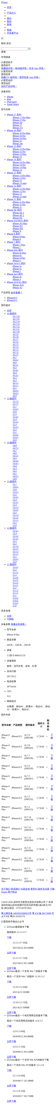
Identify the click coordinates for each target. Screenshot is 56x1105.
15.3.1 (15, 422)
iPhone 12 (17, 194)
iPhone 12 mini (19, 196)
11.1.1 (15, 593)
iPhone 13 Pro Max (21, 175)
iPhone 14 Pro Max (21, 162)
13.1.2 (15, 517)
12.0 (15, 561)
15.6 (15, 411)
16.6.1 (15, 360)
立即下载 (11, 953)
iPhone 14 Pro (19, 165)
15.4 (15, 419)
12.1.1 (15, 554)
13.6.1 (15, 487)
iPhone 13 (17, 181)
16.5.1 (15, 365)
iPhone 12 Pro (19, 191)
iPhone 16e (18, 143)
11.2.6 (15, 577)
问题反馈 (25, 889)
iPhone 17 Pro (19, 120)
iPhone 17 (17, 125)
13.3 (15, 505)
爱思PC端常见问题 (39, 889)
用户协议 (12, 892)
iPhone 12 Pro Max (21, 189)
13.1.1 (15, 520)
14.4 (15, 466)
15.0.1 (15, 437)
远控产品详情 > (9, 86)
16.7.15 (16, 319)
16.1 (15, 388)
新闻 (9, 24)
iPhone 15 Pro (19, 151)
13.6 (15, 489)
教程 (9, 21)
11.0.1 (15, 603)
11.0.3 (15, 598)
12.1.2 (15, 551)
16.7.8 (15, 337)
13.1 (15, 523)
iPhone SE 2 (18, 215)
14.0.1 (15, 476)
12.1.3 (15, 549)
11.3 (15, 575)
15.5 (15, 414)
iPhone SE (17, 218)
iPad (9, 99)
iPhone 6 (17, 260)
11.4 (15, 570)
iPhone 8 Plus (19, 237)
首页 (9, 7)
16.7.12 (16, 326)
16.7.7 (15, 339)
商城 (9, 30)
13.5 (15, 494)
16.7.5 (15, 344)
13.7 (15, 484)
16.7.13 (16, 324)
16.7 (15, 357)
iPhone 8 (17, 239)
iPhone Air (17, 122)
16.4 (15, 373)
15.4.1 (15, 417)
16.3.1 (15, 375)
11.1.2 (15, 590)
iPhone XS (18, 226)
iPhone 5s (17, 266)
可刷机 (10, 619)
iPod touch (12, 102)
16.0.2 (15, 393)
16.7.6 (15, 342)
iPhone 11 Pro (19, 204)
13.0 (15, 525)
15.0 (15, 440)
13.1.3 (15, 515)
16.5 (15, 367)
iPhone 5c (17, 269)
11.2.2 (15, 582)
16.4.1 (15, 370)
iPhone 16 (17, 141)
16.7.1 (15, 355)
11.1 (15, 595)
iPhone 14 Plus (19, 167)
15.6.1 (15, 409)
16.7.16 (16, 316)
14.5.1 (15, 455)
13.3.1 (15, 502)
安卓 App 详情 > (37, 68)
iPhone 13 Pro (19, 178)
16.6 (15, 362)
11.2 (15, 588)
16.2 (15, 380)
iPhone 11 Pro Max (21, 202)
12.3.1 (15, 538)
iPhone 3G (17, 287)
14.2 (15, 471)
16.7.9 (15, 334)
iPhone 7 (17, 247)
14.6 (15, 453)
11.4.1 (15, 567)
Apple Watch (13, 104)
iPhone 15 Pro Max (21, 149)
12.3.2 (15, 536)
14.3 (15, 468)
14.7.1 (15, 448)
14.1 (15, 473)
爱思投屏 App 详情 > (29, 77)
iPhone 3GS (18, 285)
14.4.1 (15, 463)
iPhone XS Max (20, 223)
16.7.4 (15, 347)
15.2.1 (15, 427)
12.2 (15, 544)
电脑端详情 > (8, 68)
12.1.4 (15, 546)
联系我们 (15, 889)
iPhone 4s (17, 277)
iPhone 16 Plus (19, 138)
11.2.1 (15, 585)
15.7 (15, 406)
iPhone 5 (17, 271)
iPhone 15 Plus (19, 154)
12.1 (15, 556)
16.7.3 (15, 349)
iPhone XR (18, 228)
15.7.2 (15, 401)
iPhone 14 (17, 170)
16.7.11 (16, 329)
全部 (9, 310)
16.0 (15, 396)
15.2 (15, 429)
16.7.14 (16, 321)
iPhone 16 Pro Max (21, 133)
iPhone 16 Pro (19, 136)
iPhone (10, 96)
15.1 (15, 432)
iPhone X (17, 231)
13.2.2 (15, 510)
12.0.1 (15, 559)
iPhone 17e (18, 128)
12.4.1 (15, 531)
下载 (9, 937)
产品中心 (11, 13)
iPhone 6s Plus (19, 253)
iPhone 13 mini (19, 183)
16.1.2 (15, 383)
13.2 (15, 512)
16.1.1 (15, 385)
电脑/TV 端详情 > (10, 77)
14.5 (15, 458)
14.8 (15, 445)
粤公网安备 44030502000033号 (16, 913)
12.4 (15, 533)
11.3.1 (15, 572)
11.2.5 (15, 580)
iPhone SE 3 (18, 213)
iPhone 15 (17, 157)
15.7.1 (15, 404)
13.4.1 (15, 497)
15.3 (15, 424)
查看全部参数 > (19, 624)
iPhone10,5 (12, 297)
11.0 (15, 606)
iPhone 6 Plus (19, 258)
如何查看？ (16, 292)
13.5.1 (15, 492)
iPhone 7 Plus (19, 245)
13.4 (15, 500)
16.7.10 (16, 332)
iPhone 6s (17, 255)
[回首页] (4, 2)
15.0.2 (15, 435)
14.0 (15, 479)
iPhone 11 (17, 207)
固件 (9, 18)
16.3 (15, 378)
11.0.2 (15, 600)
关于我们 (5, 889)
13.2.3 (15, 507)
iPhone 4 (17, 279)
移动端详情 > (21, 68)
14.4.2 (15, 461)
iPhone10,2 (12, 300)
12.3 (15, 541)
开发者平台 (12, 33)
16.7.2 (15, 352)
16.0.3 (15, 391)
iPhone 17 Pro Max (21, 117)
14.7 (15, 450)
